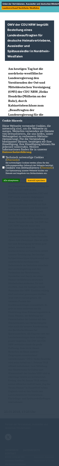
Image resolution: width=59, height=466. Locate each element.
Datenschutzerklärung (16, 152)
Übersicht (12, 159)
